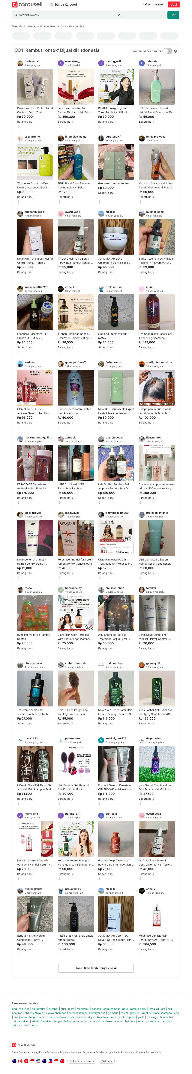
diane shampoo (162, 1012)
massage (152, 1017)
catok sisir (94, 1021)
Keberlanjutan (61, 1052)
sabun (141, 1021)
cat (163, 1008)
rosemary (153, 1021)
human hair (167, 1017)
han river (46, 1021)
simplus (146, 1012)
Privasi (139, 1052)
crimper (53, 1008)
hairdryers (30, 1025)
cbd (176, 1012)
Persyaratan (127, 1052)
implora (130, 1017)
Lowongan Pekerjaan (82, 1052)
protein (134, 1012)
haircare (130, 1021)
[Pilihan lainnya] (18, 126)
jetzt (121, 1017)
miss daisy (79, 1021)
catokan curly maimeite (71, 1017)
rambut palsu (138, 1008)
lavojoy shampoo (56, 1012)
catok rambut (111, 1008)
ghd (14, 1008)
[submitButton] (173, 15)
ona (16, 1017)
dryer (91, 1017)
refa (113, 1017)
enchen (96, 1008)
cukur (51, 1017)
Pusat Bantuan (19, 1052)
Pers (49, 1052)
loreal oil (154, 1008)
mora (71, 1008)
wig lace (24, 1008)
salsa (24, 1017)
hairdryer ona (97, 1012)
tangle (58, 1021)
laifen (67, 1021)
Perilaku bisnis (153, 1052)
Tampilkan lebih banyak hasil (96, 968)
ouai (63, 1008)
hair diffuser (39, 1008)
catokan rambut (113, 1021)
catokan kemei (78, 1012)
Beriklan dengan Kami (107, 1052)
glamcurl (113, 1012)
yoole (141, 1017)
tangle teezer (37, 1017)
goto (125, 1008)
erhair (35, 1021)
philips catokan (34, 1012)
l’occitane (103, 1017)
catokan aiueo (20, 1021)
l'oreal (124, 1012)
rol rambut (83, 1008)
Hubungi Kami (37, 1052)
